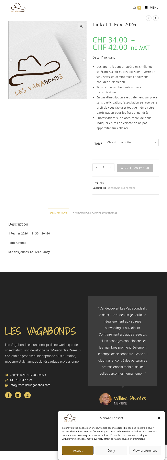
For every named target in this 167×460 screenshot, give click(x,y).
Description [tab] (58, 212)
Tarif (98, 143)
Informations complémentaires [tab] (94, 212)
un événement (126, 188)
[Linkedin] (18, 395)
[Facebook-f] (8, 395)
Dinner (112, 188)
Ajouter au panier (135, 168)
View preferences (145, 450)
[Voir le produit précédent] (149, 18)
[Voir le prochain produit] (156, 18)
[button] (159, 418)
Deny (111, 450)
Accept (77, 450)
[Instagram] (27, 395)
